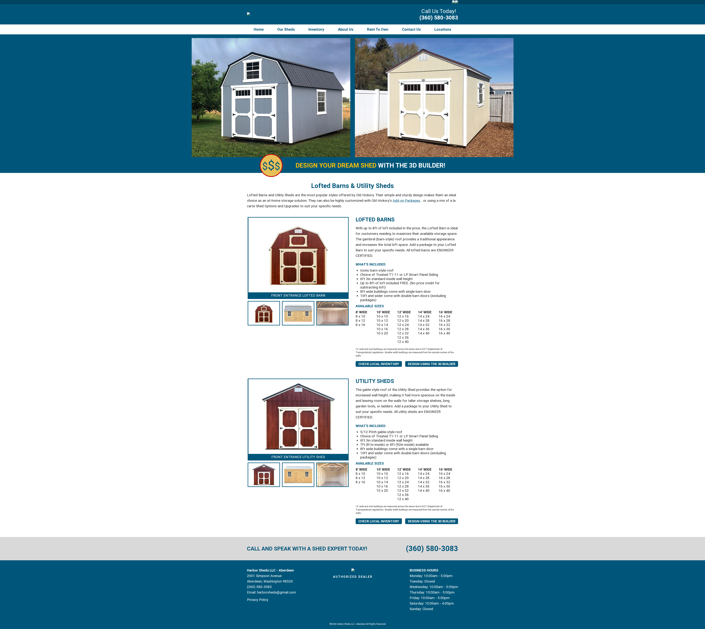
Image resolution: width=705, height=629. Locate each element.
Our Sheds (286, 29)
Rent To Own (377, 29)
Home (259, 29)
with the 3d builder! (370, 165)
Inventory (316, 29)
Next (354, 271)
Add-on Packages (406, 200)
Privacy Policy (257, 600)
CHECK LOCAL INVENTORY (378, 364)
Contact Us (411, 29)
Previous (242, 271)
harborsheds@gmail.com (276, 592)
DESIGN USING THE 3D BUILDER (431, 364)
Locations (442, 29)
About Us (345, 29)
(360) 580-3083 (438, 17)
